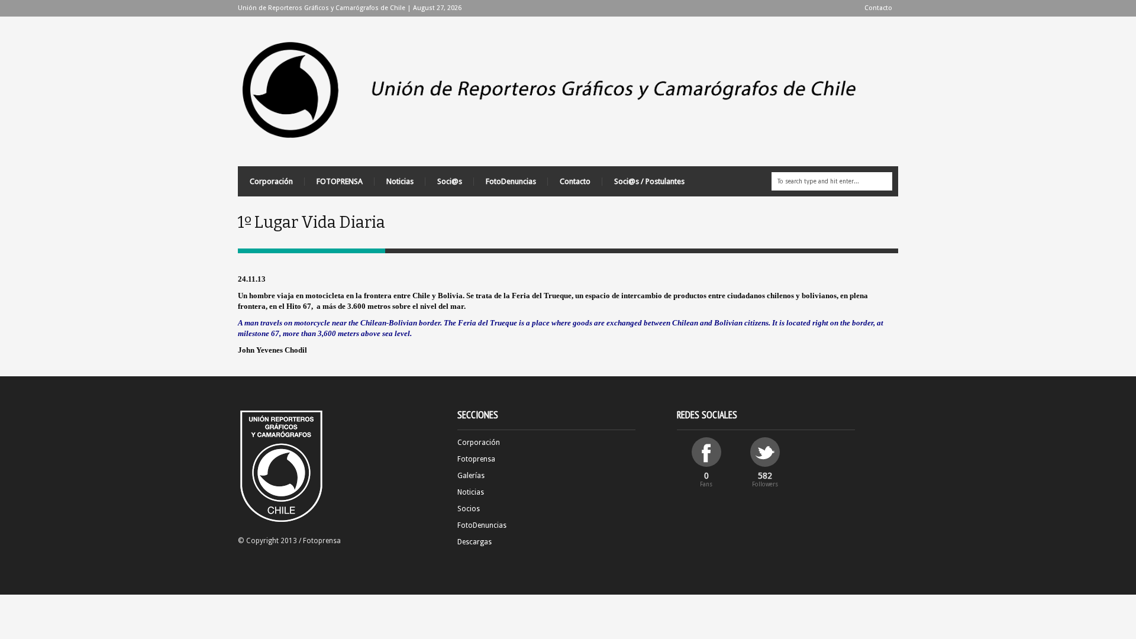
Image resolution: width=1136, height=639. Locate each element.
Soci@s (449, 181)
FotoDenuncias (511, 181)
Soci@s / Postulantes (649, 181)
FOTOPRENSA (340, 181)
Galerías (471, 476)
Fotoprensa (476, 459)
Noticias (400, 181)
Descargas (474, 542)
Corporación (271, 181)
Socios (468, 509)
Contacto (878, 8)
